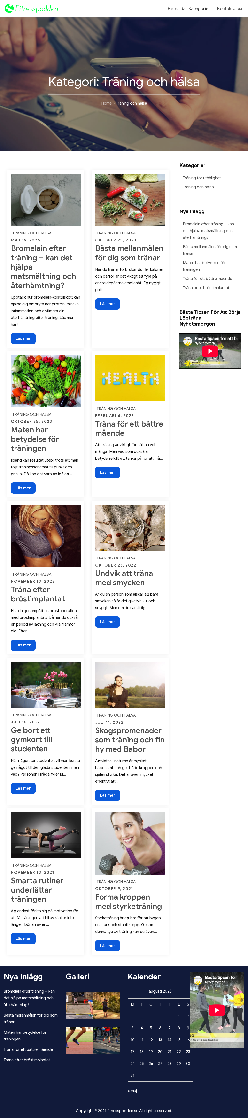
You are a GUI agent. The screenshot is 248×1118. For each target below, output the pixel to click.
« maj (132, 1090)
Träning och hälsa (32, 233)
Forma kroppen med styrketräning (128, 901)
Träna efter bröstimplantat (38, 594)
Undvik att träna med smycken (124, 577)
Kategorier (199, 8)
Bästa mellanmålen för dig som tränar (129, 252)
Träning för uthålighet (202, 178)
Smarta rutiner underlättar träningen (37, 890)
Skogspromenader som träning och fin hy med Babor (130, 740)
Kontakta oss (230, 8)
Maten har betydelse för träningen (35, 439)
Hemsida (177, 8)
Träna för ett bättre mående (129, 428)
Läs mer (26, 340)
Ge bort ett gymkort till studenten (31, 739)
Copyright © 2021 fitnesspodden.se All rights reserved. (124, 1111)
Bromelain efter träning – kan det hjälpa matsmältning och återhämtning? (208, 231)
